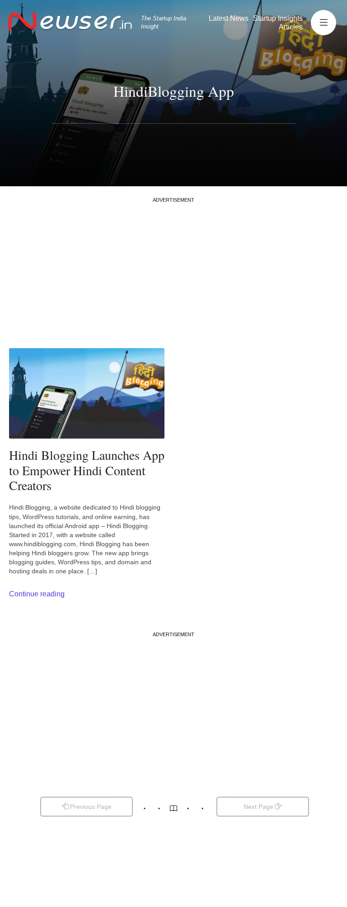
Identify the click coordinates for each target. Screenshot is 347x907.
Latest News (229, 18)
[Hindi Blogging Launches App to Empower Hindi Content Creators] (86, 393)
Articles (291, 27)
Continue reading (37, 594)
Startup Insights (278, 18)
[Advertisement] (173, 266)
